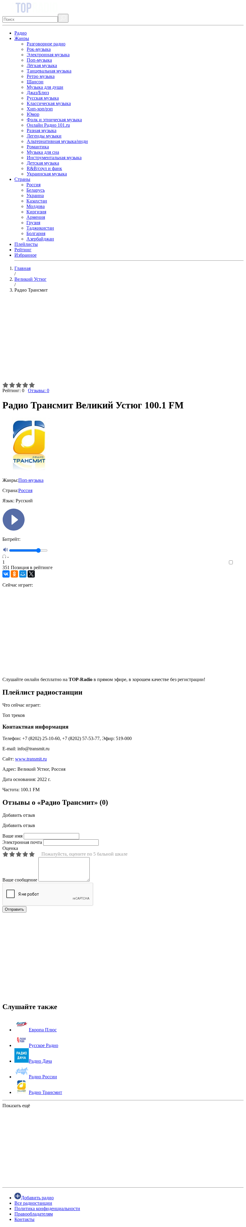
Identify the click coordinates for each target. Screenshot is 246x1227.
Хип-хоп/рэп (40, 108)
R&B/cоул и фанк (44, 168)
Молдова (35, 206)
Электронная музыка (48, 54)
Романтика (38, 146)
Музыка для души (45, 87)
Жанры (21, 38)
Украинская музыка (47, 173)
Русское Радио (43, 1045)
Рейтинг (23, 249)
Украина (35, 195)
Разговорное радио (46, 43)
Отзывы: (38, 390)
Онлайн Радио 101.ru (48, 125)
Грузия (33, 222)
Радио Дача (40, 1061)
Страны (22, 179)
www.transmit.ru (31, 758)
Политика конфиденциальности (47, 1208)
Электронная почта (22, 842)
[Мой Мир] (22, 574)
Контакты (24, 1219)
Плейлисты (26, 244)
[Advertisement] (123, 340)
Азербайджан (40, 238)
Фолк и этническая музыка (54, 119)
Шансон (35, 81)
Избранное (25, 255)
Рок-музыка (39, 49)
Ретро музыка (41, 76)
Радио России (43, 1076)
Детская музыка (43, 163)
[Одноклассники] (14, 574)
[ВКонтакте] (6, 574)
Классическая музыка (49, 103)
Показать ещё (16, 1105)
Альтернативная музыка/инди (57, 141)
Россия (33, 184)
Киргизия (36, 211)
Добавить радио (37, 1197)
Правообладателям (33, 1213)
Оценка (10, 848)
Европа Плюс (43, 1029)
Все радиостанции (33, 1203)
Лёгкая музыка (42, 65)
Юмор (33, 114)
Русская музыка (43, 98)
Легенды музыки (44, 135)
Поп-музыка (39, 60)
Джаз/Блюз (38, 92)
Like (239, 562)
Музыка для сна (43, 152)
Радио (20, 33)
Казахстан (36, 200)
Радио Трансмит (45, 1092)
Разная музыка (41, 130)
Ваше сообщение (19, 879)
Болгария (35, 233)
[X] (31, 574)
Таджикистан (40, 228)
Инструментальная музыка (54, 157)
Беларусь (35, 190)
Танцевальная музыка (49, 70)
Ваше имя (12, 835)
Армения (35, 217)
